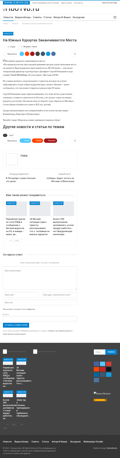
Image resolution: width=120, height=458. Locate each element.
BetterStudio (112, 448)
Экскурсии (78, 17)
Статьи (48, 17)
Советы (37, 17)
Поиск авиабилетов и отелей (45, 3)
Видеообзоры (23, 17)
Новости (8, 17)
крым (11, 135)
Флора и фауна (62, 17)
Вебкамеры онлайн (93, 441)
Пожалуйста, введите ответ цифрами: (19, 309)
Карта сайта (66, 3)
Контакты (78, 3)
